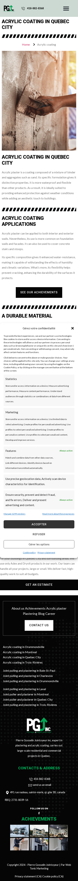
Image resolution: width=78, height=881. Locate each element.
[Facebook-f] (39, 813)
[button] (72, 328)
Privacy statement (46, 552)
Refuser (39, 534)
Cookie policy (29, 552)
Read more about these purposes (58, 514)
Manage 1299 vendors (14, 514)
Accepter (39, 524)
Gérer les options (39, 544)
